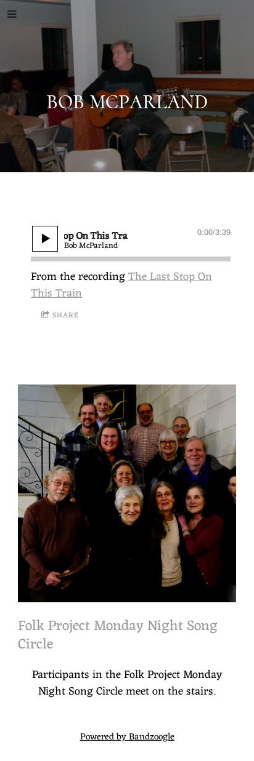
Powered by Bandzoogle (127, 737)
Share (65, 315)
